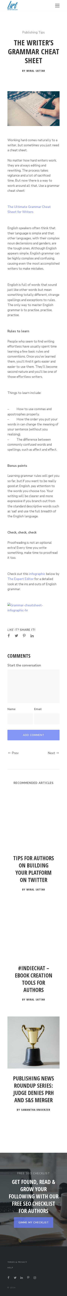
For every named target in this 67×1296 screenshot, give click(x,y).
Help (10, 1268)
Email (38, 709)
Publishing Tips (33, 32)
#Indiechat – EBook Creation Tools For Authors (33, 979)
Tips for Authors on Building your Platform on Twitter (33, 869)
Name (11, 709)
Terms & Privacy (17, 1262)
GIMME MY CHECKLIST (33, 1222)
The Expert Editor (20, 579)
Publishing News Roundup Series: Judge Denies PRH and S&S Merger (33, 1089)
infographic (37, 574)
